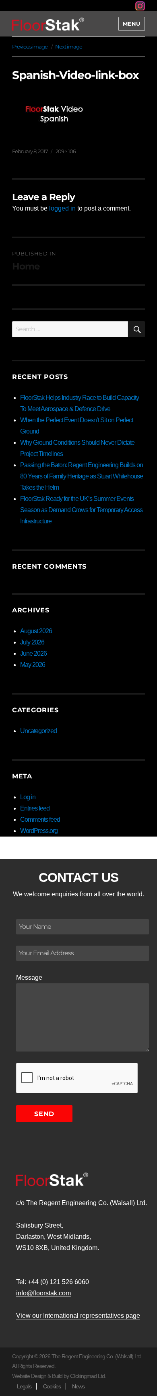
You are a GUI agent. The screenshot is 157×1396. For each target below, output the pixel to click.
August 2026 (36, 631)
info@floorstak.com (43, 1293)
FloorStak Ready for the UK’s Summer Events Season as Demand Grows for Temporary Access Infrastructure (81, 510)
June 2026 (33, 653)
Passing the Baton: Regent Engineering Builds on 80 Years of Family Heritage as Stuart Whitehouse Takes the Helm (81, 476)
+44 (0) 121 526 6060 (58, 1281)
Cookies (52, 1386)
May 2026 (32, 664)
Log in (27, 797)
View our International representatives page (78, 1315)
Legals (24, 1386)
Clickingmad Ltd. (88, 1376)
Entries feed (35, 808)
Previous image (30, 46)
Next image (68, 46)
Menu (131, 23)
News (78, 1386)
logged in (62, 208)
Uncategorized (38, 730)
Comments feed (40, 819)
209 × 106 (66, 151)
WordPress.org (39, 830)
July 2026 (32, 642)
